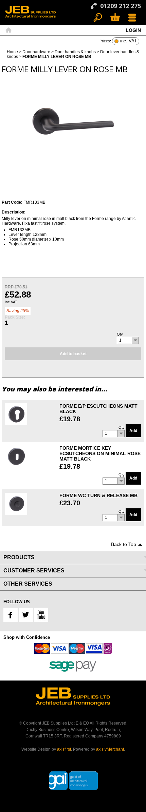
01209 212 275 (120, 6)
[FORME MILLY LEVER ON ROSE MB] (73, 120)
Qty (120, 334)
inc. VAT (128, 41)
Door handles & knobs (75, 51)
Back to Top (123, 544)
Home (8, 30)
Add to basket (73, 353)
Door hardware (36, 51)
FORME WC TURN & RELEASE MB (98, 495)
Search (98, 18)
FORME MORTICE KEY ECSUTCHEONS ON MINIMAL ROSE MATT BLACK (100, 453)
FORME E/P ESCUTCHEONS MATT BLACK (98, 408)
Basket (115, 18)
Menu (132, 18)
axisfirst (64, 749)
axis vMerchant (110, 749)
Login (133, 30)
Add (133, 430)
